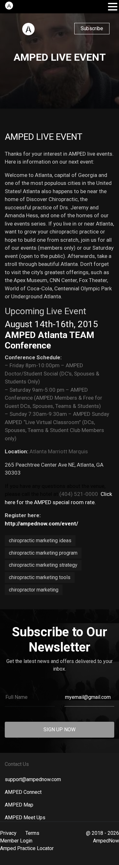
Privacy (8, 833)
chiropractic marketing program (43, 553)
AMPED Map (19, 805)
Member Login (16, 841)
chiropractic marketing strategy (43, 565)
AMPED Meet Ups (25, 817)
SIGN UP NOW (59, 729)
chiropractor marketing (33, 590)
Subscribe (92, 28)
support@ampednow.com (33, 779)
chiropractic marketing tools (39, 577)
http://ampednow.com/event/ (41, 523)
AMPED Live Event (44, 137)
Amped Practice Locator (27, 848)
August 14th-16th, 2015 (51, 324)
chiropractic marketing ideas (40, 540)
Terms (32, 833)
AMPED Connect (23, 792)
